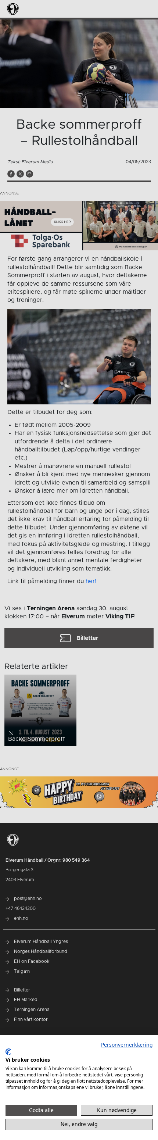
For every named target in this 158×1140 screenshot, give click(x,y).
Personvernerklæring (126, 1044)
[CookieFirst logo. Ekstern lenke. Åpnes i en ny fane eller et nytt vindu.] (8, 1051)
